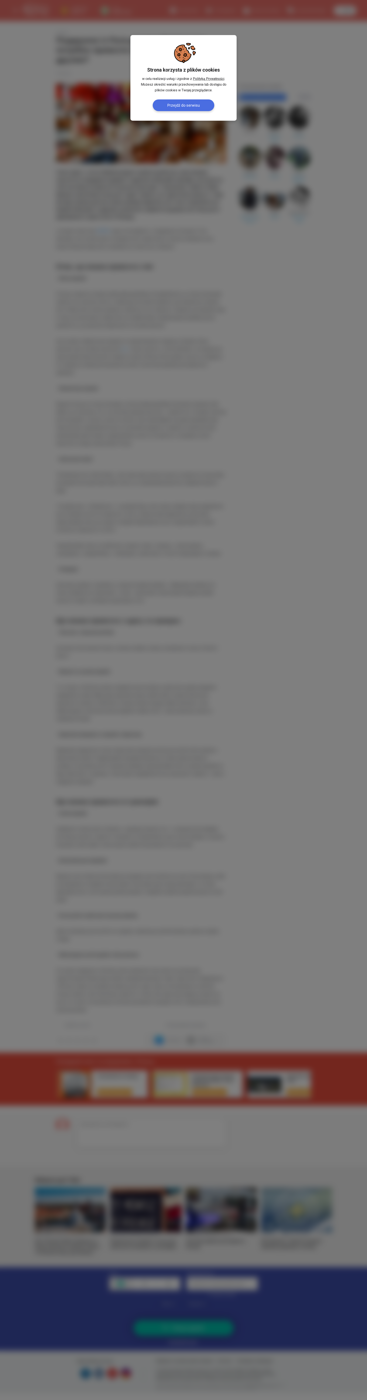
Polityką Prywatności (208, 79)
